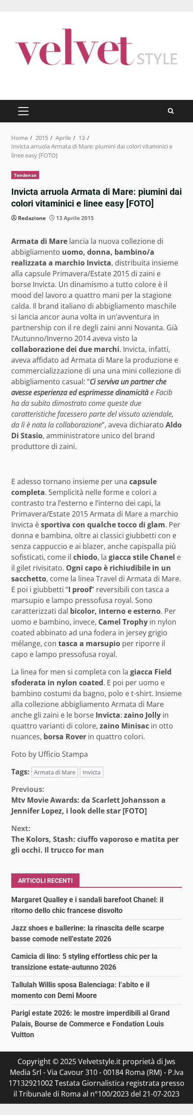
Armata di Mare (54, 772)
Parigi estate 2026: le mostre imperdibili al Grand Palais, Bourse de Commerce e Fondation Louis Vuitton (90, 1024)
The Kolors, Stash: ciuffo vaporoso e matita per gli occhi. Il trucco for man (95, 839)
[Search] (171, 111)
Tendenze (25, 175)
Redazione (32, 218)
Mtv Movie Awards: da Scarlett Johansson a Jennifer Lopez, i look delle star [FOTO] (88, 800)
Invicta (92, 772)
